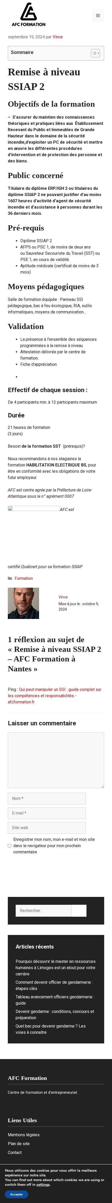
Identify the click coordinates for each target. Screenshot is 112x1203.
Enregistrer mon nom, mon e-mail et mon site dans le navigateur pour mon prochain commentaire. (54, 845)
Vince (63, 597)
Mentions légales (24, 1134)
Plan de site (19, 1143)
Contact (15, 1152)
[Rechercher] (79, 911)
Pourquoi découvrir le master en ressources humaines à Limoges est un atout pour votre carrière (56, 967)
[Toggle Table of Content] (93, 53)
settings (43, 1184)
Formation (24, 578)
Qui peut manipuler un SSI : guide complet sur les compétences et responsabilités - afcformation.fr (54, 695)
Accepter (16, 1194)
